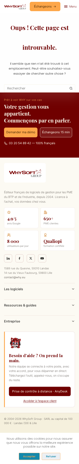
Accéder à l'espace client (40, 401)
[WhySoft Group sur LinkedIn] (8, 258)
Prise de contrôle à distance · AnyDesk (39, 391)
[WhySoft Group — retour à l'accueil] (15, 6)
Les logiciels (13, 289)
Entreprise (12, 321)
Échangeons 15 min (56, 132)
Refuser (51, 456)
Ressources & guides (20, 305)
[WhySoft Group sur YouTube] (42, 258)
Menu (73, 6)
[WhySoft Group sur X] (31, 258)
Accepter (29, 456)
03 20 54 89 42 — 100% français (32, 143)
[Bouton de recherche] (71, 88)
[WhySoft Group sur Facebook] (19, 258)
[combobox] (35, 88)
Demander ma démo (20, 132)
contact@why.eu (14, 277)
